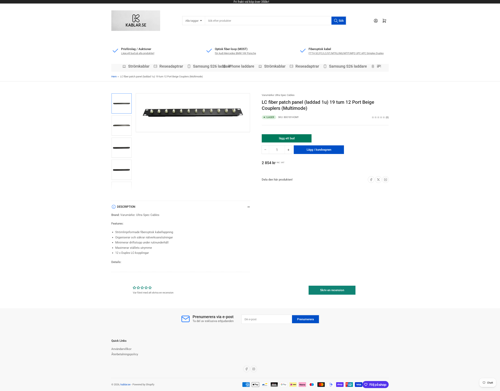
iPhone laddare (238, 66)
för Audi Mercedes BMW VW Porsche (235, 53)
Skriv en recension (332, 290)
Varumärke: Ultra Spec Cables (278, 95)
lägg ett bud (287, 139)
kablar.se (125, 384)
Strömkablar (123, 66)
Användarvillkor (121, 349)
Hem (114, 76)
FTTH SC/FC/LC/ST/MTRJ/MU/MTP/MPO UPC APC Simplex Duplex (346, 53)
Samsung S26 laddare (196, 66)
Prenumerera (305, 319)
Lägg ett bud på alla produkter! (137, 53)
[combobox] (275, 20)
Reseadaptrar (155, 66)
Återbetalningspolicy (124, 354)
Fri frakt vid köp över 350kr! (250, 2)
